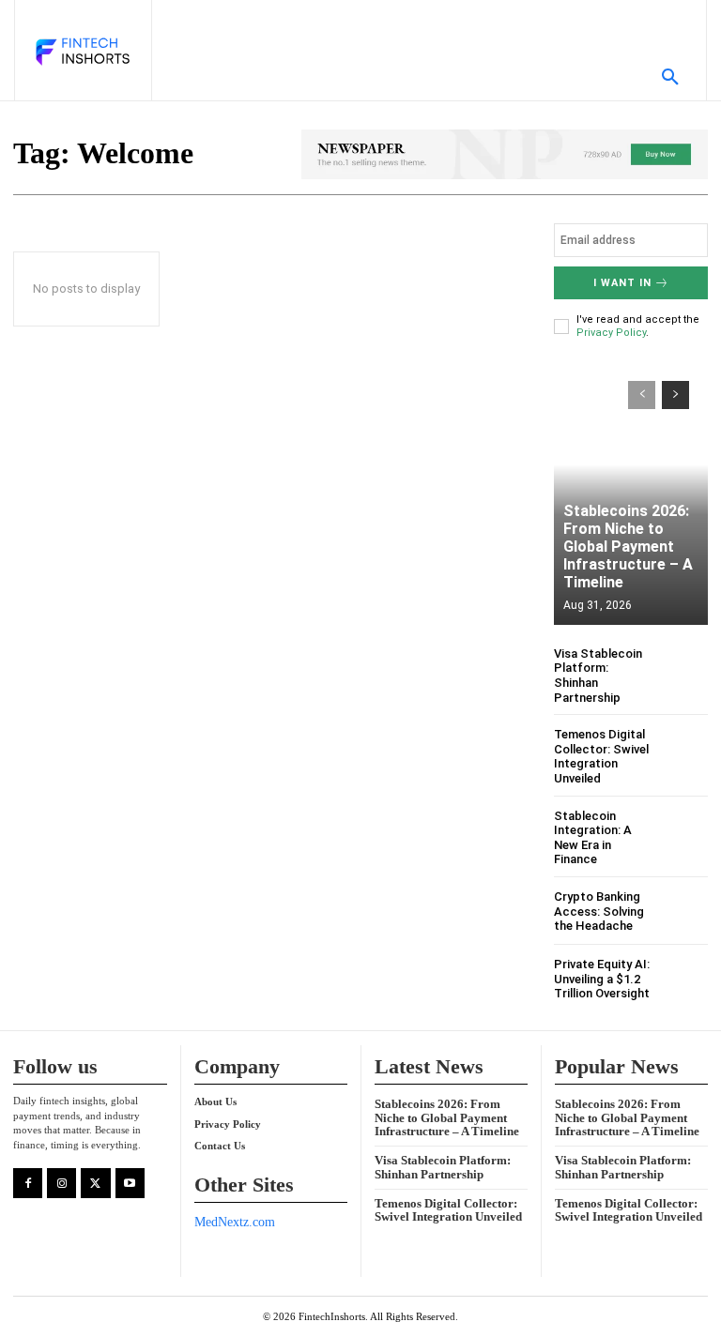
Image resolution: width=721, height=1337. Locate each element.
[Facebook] (27, 1182)
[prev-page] (641, 395)
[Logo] (81, 52)
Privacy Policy (611, 333)
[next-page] (675, 395)
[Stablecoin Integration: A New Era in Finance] (685, 832)
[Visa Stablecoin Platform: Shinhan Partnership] (685, 669)
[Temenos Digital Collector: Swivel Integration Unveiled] (685, 750)
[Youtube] (130, 1182)
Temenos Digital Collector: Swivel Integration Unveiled (601, 756)
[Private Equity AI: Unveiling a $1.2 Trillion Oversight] (685, 979)
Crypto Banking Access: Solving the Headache (599, 911)
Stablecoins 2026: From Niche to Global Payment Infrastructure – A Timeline (628, 547)
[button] (670, 77)
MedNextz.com (234, 1222)
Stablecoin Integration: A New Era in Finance (593, 838)
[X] (95, 1182)
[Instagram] (61, 1182)
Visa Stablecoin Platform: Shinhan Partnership (443, 1166)
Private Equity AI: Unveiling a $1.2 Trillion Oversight (602, 978)
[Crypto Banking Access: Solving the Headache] (685, 911)
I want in (622, 283)
